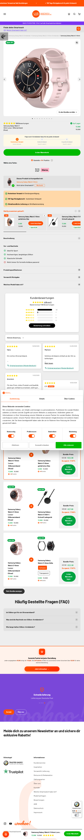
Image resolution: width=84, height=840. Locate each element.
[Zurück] (75, 211)
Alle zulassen (69, 445)
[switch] (32, 436)
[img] (12, 346)
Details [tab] (42, 399)
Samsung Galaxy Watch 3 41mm (27, 182)
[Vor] (79, 211)
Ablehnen (15, 445)
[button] (10, 123)
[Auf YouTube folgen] (10, 823)
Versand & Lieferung (41, 771)
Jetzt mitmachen (41, 669)
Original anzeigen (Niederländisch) (23, 365)
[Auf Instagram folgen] (5, 823)
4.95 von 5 (47, 302)
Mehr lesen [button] (49, 363)
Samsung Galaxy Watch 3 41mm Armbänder (45, 36)
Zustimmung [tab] (14, 399)
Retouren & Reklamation (43, 775)
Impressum (38, 812)
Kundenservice (39, 763)
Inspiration (38, 767)
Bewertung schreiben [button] (42, 325)
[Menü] (80, 802)
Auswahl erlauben (42, 445)
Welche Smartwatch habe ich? (17, 30)
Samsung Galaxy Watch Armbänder (20, 36)
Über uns (21, 712)
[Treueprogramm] (6, 834)
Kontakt (8, 712)
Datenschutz (38, 808)
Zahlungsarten (39, 779)
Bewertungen (39, 800)
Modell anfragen (40, 796)
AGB (35, 804)
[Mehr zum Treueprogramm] (52, 160)
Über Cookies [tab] (69, 399)
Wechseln (39, 185)
